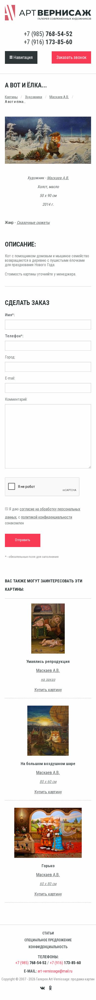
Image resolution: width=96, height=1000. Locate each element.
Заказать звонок (71, 57)
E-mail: (10, 378)
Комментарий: (16, 399)
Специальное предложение (48, 940)
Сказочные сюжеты (33, 222)
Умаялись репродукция (48, 661)
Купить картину (48, 689)
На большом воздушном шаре (48, 763)
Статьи (48, 933)
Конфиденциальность (48, 947)
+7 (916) (48, 42)
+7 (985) (48, 34)
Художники (33, 97)
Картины (11, 97)
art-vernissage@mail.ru (55, 971)
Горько (48, 865)
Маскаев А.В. (59, 97)
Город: (10, 357)
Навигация (23, 57)
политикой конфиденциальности (46, 517)
